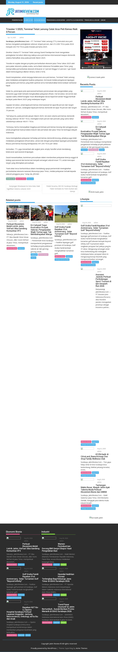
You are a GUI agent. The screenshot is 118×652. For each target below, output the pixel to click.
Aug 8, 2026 (101, 479)
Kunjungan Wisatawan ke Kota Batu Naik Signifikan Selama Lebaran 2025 (23, 187)
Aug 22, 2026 (101, 449)
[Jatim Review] (8, 20)
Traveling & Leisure (91, 20)
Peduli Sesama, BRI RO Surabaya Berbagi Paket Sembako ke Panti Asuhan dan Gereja (61, 188)
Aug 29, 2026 (60, 224)
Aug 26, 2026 (63, 599)
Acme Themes (81, 648)
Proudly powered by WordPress (44, 648)
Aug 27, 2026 (63, 569)
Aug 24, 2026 (101, 269)
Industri (63, 564)
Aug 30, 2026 (12, 221)
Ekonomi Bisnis (39, 20)
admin (22, 37)
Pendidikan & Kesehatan (56, 20)
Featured (30, 179)
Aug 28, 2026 (63, 538)
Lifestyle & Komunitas (74, 20)
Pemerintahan (17, 20)
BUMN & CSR (28, 20)
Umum (103, 20)
